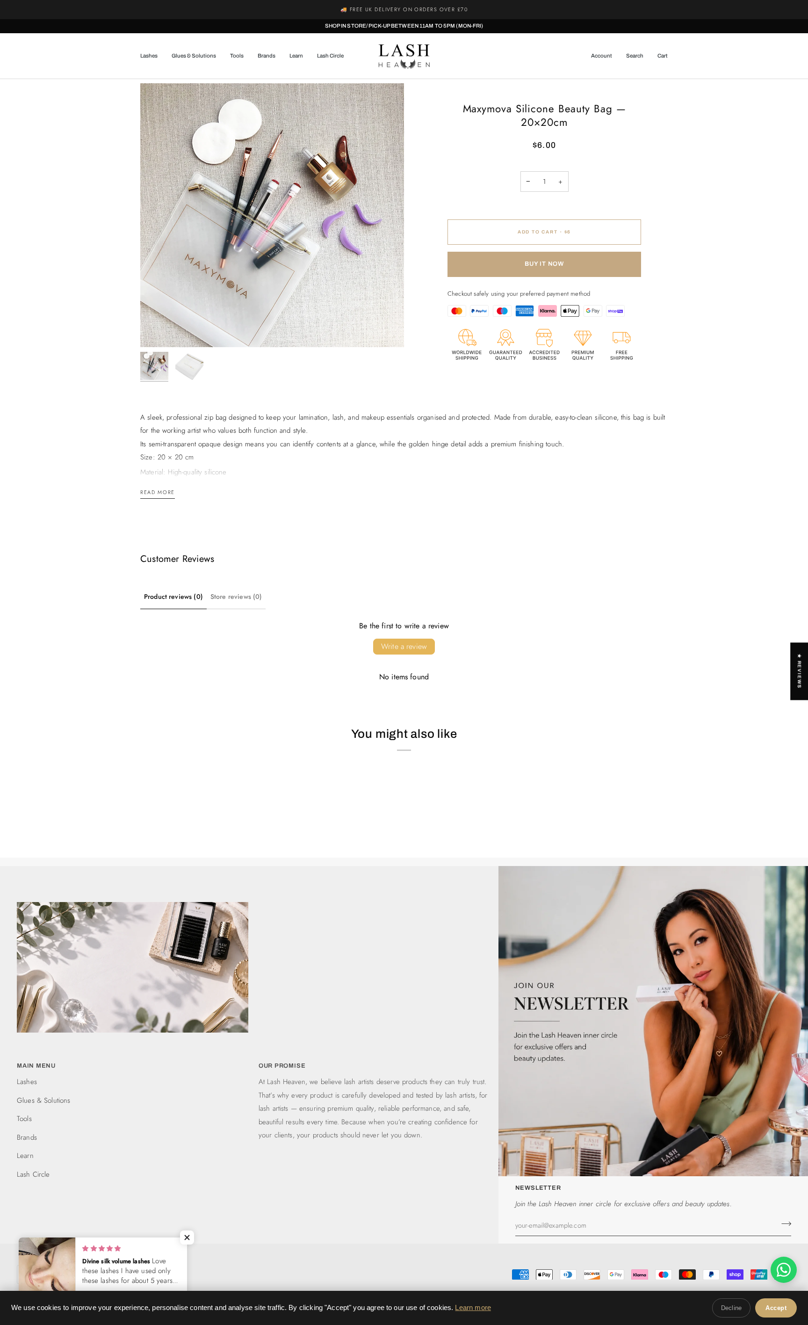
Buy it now (544, 264)
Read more (157, 492)
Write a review (404, 646)
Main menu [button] (36, 1066)
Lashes (27, 1082)
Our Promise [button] (282, 1066)
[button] (152, 56)
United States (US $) (120, 1274)
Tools (24, 1119)
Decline (731, 1307)
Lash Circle (33, 1174)
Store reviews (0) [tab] (236, 596)
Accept (775, 1307)
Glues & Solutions (44, 1100)
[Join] (783, 1223)
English (40, 1274)
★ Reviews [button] (799, 671)
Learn (25, 1155)
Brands (27, 1137)
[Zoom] (272, 215)
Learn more (473, 1307)
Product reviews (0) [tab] (173, 596)
